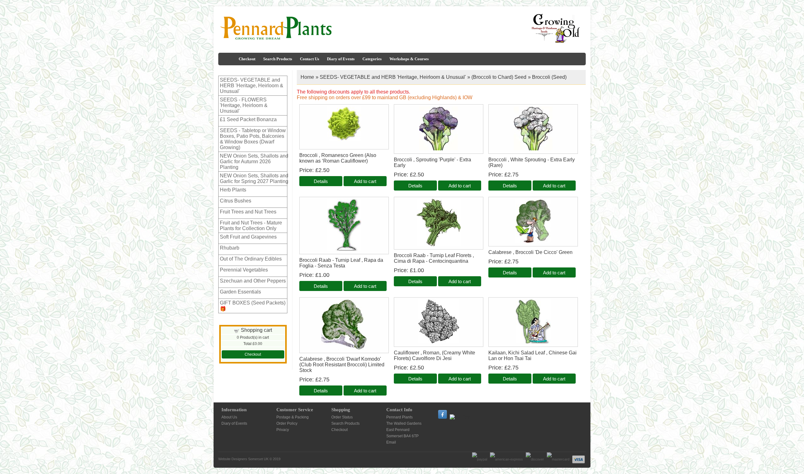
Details (321, 181)
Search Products (277, 59)
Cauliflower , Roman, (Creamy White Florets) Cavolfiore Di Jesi (434, 355)
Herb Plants (233, 189)
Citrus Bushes (235, 200)
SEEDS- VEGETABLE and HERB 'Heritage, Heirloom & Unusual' (251, 85)
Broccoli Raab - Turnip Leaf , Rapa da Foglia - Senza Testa (341, 262)
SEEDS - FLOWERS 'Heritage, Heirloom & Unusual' (244, 105)
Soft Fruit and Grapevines (248, 237)
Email (391, 442)
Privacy (282, 430)
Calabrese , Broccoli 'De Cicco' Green (530, 252)
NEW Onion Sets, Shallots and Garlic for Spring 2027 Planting (254, 178)
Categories (372, 59)
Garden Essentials (240, 291)
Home (307, 77)
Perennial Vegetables (244, 269)
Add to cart (365, 181)
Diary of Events (341, 59)
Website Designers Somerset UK (243, 459)
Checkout (247, 59)
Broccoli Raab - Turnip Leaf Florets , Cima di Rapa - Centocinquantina (434, 258)
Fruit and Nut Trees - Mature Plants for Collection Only (251, 225)
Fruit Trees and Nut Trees (248, 211)
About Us (229, 417)
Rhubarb (229, 247)
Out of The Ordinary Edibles (251, 258)
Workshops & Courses (409, 59)
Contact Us (309, 59)
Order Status (342, 417)
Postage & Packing (292, 417)
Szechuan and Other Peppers (253, 280)
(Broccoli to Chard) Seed (498, 77)
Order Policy (286, 423)
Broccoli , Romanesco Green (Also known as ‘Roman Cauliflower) (337, 158)
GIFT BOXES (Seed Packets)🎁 (252, 305)
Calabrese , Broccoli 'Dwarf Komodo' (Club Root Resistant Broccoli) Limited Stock (341, 364)
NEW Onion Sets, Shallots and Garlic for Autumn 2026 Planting (254, 161)
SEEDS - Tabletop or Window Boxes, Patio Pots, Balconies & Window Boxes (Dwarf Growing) (253, 139)
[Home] (227, 59)
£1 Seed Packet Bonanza (248, 119)
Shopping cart (256, 330)
